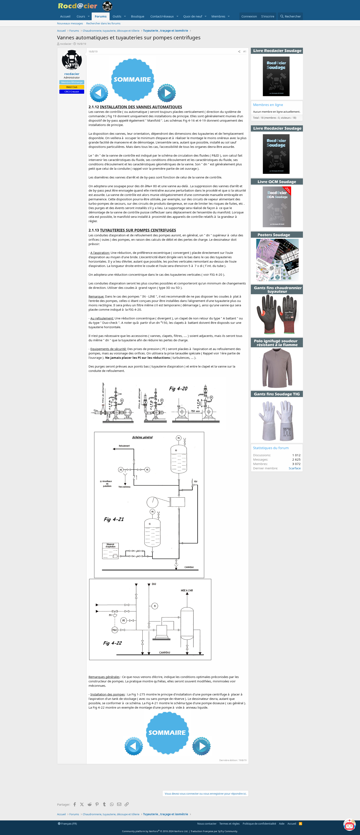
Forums (100, 16)
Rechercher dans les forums (103, 23)
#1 (244, 51)
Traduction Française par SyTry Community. (214, 831)
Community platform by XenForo (155, 831)
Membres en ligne (268, 104)
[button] (83, 16)
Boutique (137, 16)
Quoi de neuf (192, 16)
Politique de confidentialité (259, 823)
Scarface (295, 468)
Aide (281, 823)
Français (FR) (69, 823)
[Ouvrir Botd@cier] (349, 824)
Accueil (65, 16)
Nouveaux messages (70, 23)
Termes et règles (229, 823)
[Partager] (239, 51)
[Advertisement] (153, 776)
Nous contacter (206, 823)
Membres (218, 16)
